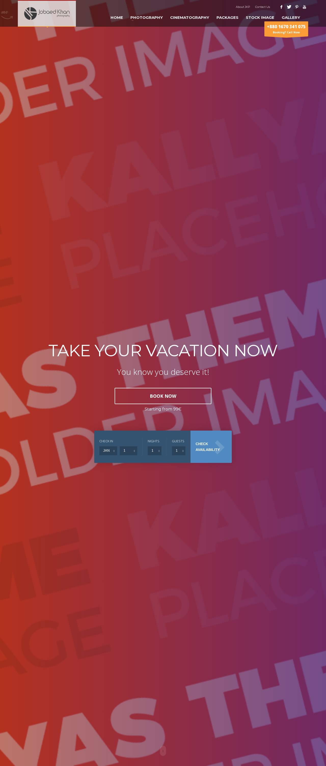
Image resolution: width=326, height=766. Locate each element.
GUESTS (178, 441)
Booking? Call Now (286, 29)
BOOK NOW (163, 396)
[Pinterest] (297, 7)
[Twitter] (289, 7)
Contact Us (262, 7)
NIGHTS (153, 441)
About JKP (243, 7)
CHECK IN (106, 441)
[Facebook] (281, 7)
